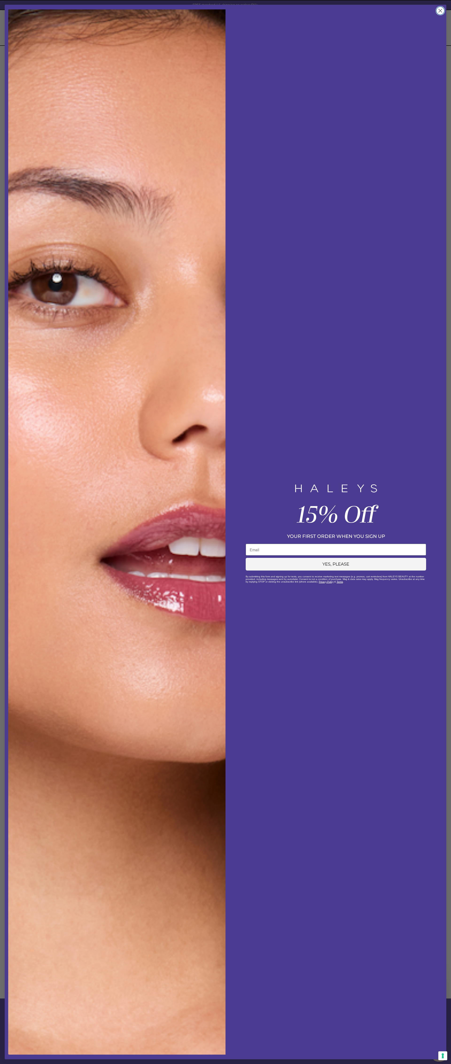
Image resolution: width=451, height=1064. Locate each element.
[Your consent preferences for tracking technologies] (442, 1055)
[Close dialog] (440, 11)
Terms (340, 581)
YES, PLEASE (336, 564)
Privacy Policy (326, 581)
